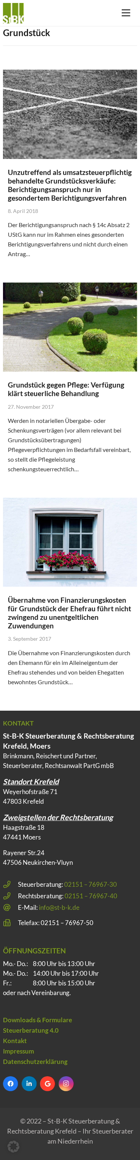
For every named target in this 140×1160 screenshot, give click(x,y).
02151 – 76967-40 (91, 896)
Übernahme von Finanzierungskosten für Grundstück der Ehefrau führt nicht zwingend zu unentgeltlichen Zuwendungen (69, 613)
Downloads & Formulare (37, 1020)
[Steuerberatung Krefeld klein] (13, 13)
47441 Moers (22, 837)
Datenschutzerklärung (35, 1061)
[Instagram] (66, 1083)
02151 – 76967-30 (90, 884)
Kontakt (15, 1041)
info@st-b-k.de (59, 907)
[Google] (47, 1083)
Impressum (18, 1051)
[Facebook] (10, 1083)
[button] (13, 1146)
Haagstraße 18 (23, 827)
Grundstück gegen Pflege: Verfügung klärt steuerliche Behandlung (66, 389)
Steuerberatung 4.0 (31, 1030)
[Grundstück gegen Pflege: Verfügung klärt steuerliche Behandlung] (70, 327)
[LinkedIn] (29, 1083)
